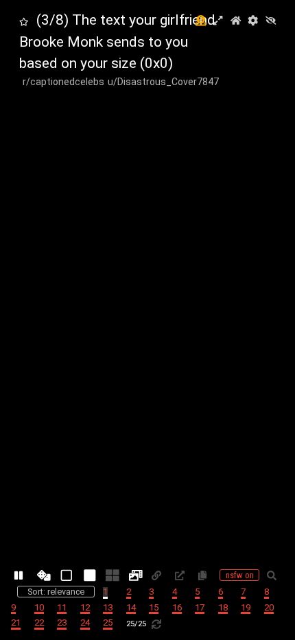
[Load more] (159, 623)
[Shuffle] (44, 575)
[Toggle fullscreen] (218, 21)
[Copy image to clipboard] (205, 575)
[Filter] (274, 575)
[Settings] (253, 21)
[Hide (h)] (271, 21)
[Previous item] (22, 320)
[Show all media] (67, 575)
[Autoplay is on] (21, 575)
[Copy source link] (182, 575)
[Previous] (147, 544)
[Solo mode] (90, 575)
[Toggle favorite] (23, 22)
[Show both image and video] (136, 575)
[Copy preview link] (159, 575)
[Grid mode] (113, 575)
